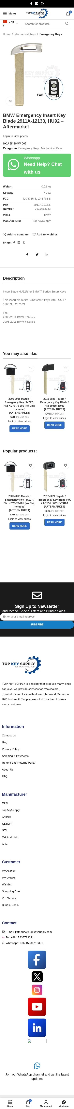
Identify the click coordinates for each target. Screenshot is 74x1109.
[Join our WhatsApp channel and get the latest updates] (37, 1065)
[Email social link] (36, 4)
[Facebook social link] (31, 4)
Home (6, 34)
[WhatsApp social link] (42, 4)
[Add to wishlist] (30, 368)
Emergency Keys (50, 34)
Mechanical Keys (25, 34)
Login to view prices (15, 136)
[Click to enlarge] (10, 101)
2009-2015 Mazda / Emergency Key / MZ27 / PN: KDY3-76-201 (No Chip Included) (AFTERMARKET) (19, 406)
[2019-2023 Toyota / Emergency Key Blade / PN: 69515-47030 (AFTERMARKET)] (54, 379)
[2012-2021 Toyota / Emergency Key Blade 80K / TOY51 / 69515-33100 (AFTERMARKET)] (54, 476)
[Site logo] (37, 13)
